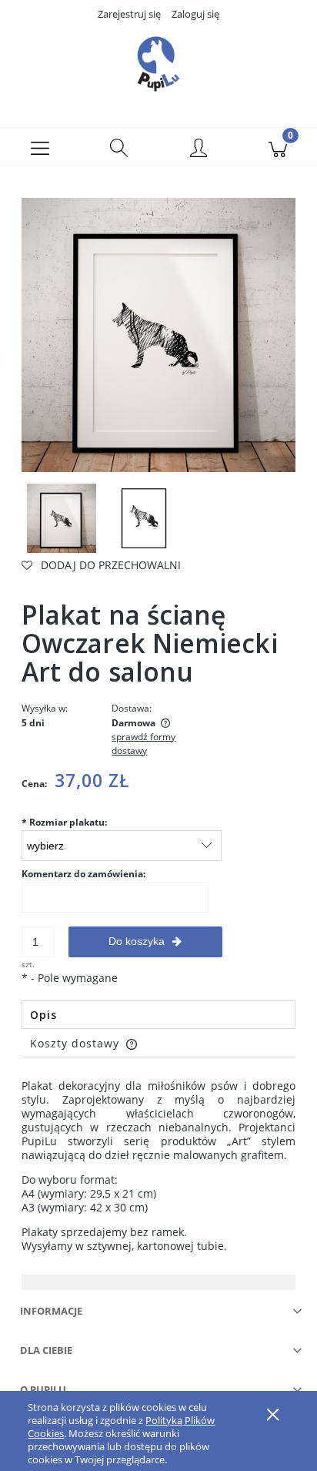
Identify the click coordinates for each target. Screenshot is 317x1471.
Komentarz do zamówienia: (83, 873)
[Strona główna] (158, 64)
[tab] (158, 1014)
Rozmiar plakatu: (64, 822)
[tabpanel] (158, 1166)
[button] (39, 147)
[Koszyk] (277, 147)
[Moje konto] (198, 149)
